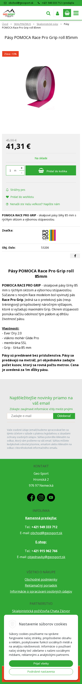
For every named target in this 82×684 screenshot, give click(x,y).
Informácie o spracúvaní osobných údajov (41, 591)
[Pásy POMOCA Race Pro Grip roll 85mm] (41, 87)
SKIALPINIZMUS (22, 24)
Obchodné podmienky (41, 579)
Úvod (5, 24)
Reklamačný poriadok (41, 585)
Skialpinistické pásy (47, 24)
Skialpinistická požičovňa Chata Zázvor (41, 611)
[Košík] (67, 13)
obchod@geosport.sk (21, 3)
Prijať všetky (41, 663)
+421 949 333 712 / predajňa (58, 3)
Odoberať (64, 416)
